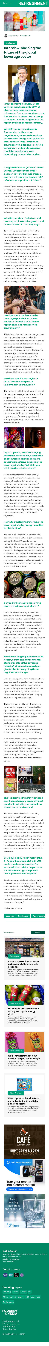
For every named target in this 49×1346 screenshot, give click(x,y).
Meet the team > (8, 1262)
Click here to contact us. (10, 1259)
